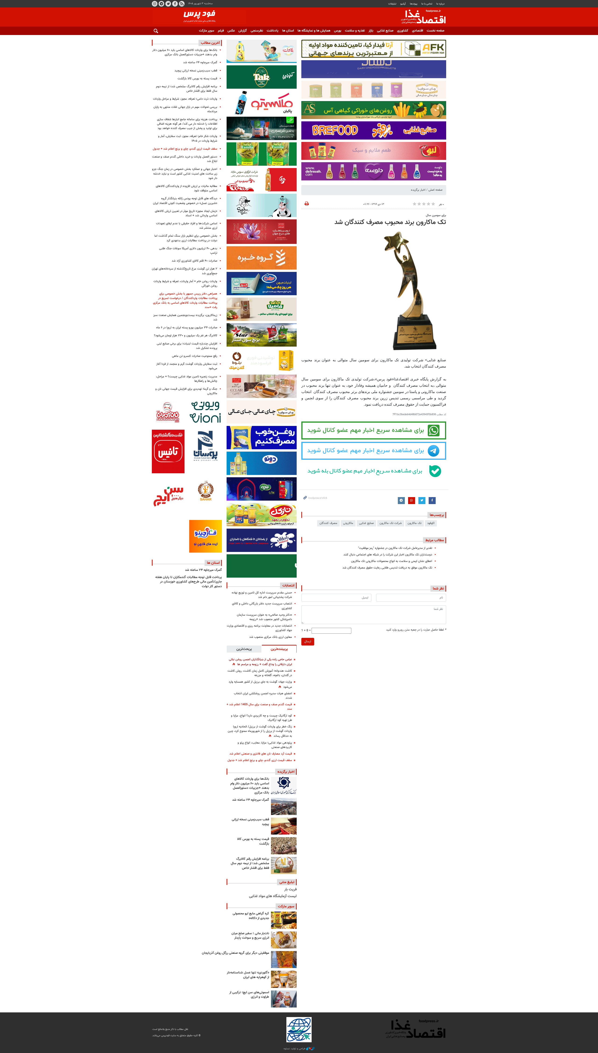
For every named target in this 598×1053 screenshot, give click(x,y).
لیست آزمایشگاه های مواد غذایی (273, 896)
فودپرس (420, 17)
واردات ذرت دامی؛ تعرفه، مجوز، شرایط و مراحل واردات (185, 99)
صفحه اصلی (435, 190)
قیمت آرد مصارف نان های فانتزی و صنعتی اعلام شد (260, 753)
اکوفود (430, 523)
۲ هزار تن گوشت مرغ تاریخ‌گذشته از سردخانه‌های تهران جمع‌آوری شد (184, 271)
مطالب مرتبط (434, 540)
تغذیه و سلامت (355, 30)
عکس (231, 30)
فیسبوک (175, 4)
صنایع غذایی (385, 30)
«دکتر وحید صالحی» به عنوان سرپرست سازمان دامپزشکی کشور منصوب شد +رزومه (264, 617)
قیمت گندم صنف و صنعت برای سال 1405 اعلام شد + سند (259, 706)
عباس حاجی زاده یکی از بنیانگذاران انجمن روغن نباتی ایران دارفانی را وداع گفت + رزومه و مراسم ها (260, 662)
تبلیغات (392, 4)
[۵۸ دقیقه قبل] (284, 785)
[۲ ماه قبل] (284, 920)
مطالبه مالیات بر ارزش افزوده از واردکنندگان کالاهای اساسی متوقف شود (186, 188)
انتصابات (288, 585)
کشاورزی (402, 30)
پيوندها (413, 4)
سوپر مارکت (206, 30)
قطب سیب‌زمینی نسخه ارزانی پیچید (250, 822)
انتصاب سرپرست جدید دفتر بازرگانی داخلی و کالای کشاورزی (262, 606)
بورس (337, 30)
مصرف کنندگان (328, 523)
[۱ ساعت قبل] (284, 806)
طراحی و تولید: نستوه (295, 1049)
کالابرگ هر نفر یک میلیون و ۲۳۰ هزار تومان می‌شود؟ (185, 335)
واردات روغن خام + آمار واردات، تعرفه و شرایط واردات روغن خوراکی (185, 283)
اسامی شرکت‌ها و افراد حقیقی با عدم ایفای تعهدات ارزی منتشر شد (186, 225)
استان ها (288, 30)
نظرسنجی (257, 30)
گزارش (242, 30)
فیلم (221, 30)
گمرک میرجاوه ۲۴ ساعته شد (250, 800)
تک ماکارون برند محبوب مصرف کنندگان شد (390, 222)
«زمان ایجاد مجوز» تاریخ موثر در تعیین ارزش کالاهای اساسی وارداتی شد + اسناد (186, 213)
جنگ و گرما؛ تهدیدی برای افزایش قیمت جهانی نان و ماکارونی (186, 391)
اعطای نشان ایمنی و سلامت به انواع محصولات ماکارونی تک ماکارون (391, 561)
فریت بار (290, 889)
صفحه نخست (435, 30)
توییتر (168, 4)
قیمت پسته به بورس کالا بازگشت (253, 841)
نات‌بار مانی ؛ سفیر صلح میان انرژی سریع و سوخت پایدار (250, 936)
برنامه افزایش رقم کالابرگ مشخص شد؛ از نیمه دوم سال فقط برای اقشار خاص (250, 863)
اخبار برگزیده (418, 190)
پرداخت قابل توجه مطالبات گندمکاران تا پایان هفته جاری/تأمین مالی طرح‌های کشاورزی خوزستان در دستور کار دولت (188, 582)
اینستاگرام (154, 4)
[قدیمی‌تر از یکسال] (284, 979)
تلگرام (161, 4)
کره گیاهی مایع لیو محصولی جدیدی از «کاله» (251, 916)
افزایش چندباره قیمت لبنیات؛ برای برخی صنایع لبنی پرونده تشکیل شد (187, 346)
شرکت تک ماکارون (391, 523)
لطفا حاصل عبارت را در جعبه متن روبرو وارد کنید (416, 630)
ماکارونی (348, 523)
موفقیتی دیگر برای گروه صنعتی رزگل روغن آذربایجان (235, 953)
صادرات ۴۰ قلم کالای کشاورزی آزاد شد (194, 261)
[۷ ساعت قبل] (284, 845)
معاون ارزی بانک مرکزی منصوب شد (270, 637)
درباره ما (440, 4)
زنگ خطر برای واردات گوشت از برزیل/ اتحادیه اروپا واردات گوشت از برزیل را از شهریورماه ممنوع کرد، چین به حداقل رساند (260, 731)
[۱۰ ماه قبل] (284, 959)
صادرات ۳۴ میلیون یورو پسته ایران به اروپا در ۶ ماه (186, 327)
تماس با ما (426, 4)
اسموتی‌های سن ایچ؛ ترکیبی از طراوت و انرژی (249, 995)
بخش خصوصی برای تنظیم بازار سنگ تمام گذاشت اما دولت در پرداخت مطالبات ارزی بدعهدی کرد (185, 238)
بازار (371, 30)
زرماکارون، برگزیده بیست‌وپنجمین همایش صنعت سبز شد (185, 317)
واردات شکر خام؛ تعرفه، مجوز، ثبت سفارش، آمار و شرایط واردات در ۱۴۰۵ (187, 138)
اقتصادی (417, 30)
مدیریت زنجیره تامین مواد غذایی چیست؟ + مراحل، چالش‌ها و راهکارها (186, 378)
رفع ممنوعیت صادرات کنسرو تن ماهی (194, 356)
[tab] (279, 649)
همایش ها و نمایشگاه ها (314, 30)
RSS (182, 4)
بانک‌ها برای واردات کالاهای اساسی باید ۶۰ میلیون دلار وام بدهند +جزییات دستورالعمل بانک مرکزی (249, 785)
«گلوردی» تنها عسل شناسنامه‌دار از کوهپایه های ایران (248, 975)
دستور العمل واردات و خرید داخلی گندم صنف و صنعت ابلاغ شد (184, 159)
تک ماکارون (414, 523)
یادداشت (272, 30)
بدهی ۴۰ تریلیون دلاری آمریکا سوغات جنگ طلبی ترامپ (188, 250)
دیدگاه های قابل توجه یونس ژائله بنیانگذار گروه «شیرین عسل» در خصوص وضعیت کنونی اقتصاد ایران (185, 200)
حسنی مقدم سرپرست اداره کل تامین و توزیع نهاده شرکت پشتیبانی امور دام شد (262, 595)
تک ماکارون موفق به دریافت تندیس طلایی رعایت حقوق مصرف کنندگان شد (387, 567)
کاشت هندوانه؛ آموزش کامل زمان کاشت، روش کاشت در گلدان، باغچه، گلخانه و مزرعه (260, 673)
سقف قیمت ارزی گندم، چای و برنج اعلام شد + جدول (260, 760)
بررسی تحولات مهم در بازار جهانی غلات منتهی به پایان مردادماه (185, 109)
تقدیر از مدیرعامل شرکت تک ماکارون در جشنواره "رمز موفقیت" (395, 548)
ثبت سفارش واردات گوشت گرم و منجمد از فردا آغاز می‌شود (186, 366)
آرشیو (403, 4)
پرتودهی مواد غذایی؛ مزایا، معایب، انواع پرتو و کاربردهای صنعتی (265, 745)
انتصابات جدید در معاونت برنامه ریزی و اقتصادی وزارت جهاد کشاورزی (259, 628)
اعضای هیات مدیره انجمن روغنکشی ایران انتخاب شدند (263, 695)
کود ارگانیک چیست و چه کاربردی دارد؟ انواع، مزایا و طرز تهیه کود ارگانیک (261, 718)
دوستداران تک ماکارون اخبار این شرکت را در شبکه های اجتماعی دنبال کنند (387, 554)
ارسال (307, 641)
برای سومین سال (436, 215)
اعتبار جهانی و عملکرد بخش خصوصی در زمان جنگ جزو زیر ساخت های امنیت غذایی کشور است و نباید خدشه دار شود (184, 173)
